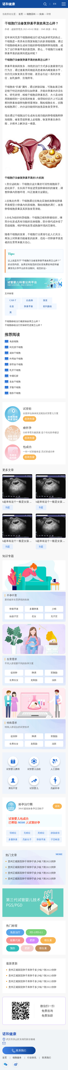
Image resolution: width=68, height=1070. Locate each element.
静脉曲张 (55, 833)
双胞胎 (54, 673)
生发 (11, 306)
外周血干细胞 (16, 359)
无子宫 (54, 616)
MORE (59, 854)
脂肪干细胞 (15, 393)
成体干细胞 (15, 353)
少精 (54, 609)
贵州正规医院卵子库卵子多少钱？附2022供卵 (32, 861)
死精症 (41, 833)
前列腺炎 (47, 306)
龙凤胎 (34, 680)
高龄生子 (27, 839)
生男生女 (13, 680)
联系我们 (20, 1050)
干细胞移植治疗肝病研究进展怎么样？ (23, 325)
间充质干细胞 (16, 347)
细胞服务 (17, 1057)
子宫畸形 (55, 839)
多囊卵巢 (34, 609)
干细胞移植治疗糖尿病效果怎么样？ (22, 321)
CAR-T (12, 300)
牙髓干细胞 (15, 387)
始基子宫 (13, 616)
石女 (34, 616)
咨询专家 (30, 418)
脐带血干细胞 (16, 364)
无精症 (27, 833)
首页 (21, 14)
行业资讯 (31, 1057)
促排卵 (14, 673)
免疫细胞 (13, 341)
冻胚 (54, 680)
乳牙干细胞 (15, 370)
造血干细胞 (15, 381)
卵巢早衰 (28, 306)
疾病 (41, 14)
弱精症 (13, 833)
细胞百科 (31, 14)
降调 (34, 673)
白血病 (29, 300)
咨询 (57, 806)
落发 (45, 300)
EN (54, 4)
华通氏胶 (13, 376)
